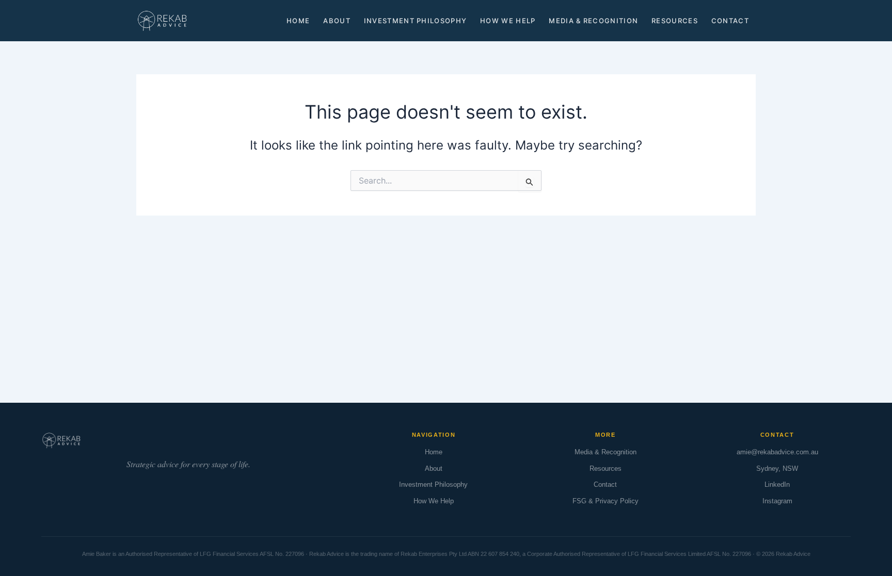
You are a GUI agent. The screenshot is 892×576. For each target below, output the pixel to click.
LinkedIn (777, 484)
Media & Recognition (593, 21)
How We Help (507, 21)
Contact (730, 21)
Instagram (777, 501)
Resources (674, 21)
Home (298, 21)
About (337, 21)
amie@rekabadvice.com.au (777, 452)
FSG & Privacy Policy (605, 501)
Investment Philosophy (415, 21)
